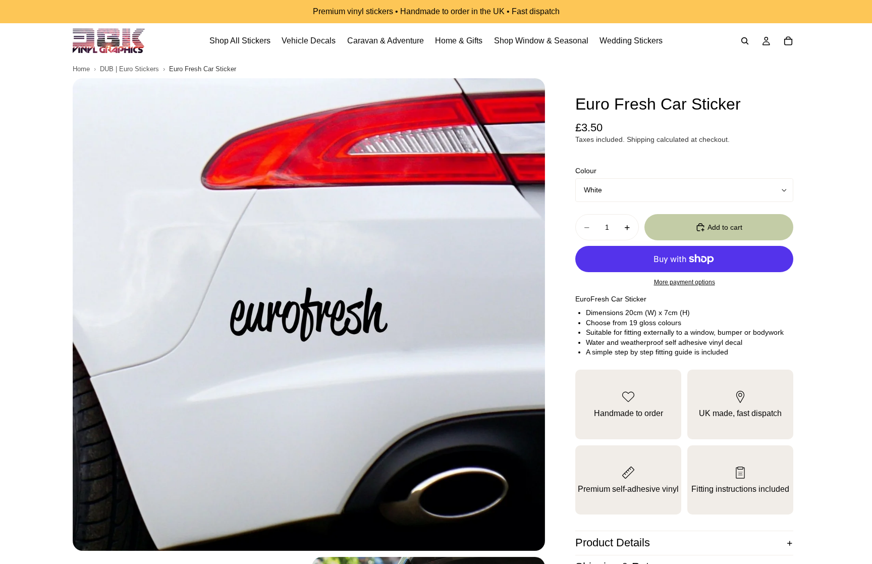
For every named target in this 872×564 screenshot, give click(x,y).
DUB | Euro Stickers (129, 69)
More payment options (684, 282)
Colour (585, 171)
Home (81, 69)
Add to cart (724, 227)
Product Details (612, 542)
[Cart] (788, 41)
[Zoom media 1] (309, 314)
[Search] (745, 41)
